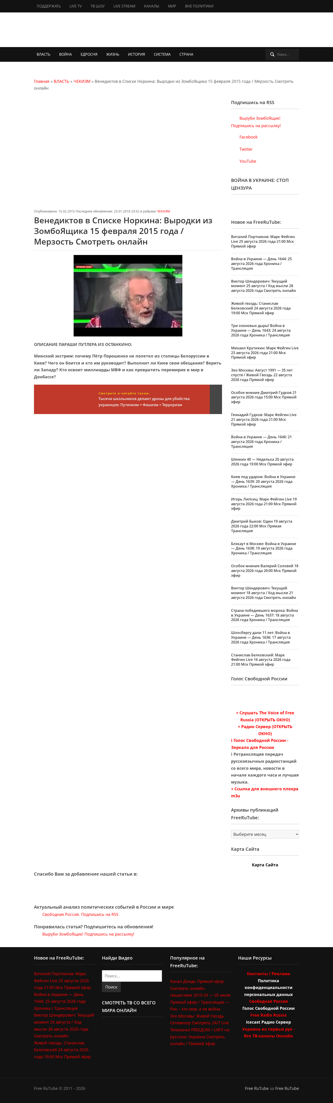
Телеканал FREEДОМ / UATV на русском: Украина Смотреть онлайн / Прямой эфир (199, 1036)
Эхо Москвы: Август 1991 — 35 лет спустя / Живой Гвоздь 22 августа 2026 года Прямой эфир (262, 375)
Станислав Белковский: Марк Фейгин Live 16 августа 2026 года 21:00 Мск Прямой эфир (260, 660)
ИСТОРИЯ (136, 54)
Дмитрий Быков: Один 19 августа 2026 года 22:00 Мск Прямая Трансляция (261, 526)
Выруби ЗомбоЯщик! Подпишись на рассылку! (87, 934)
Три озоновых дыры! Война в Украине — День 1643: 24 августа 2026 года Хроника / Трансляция (261, 330)
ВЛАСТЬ (43, 54)
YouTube (247, 161)
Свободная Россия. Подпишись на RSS (79, 914)
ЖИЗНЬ (112, 54)
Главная (41, 81)
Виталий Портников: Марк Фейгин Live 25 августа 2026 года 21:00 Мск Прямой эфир (263, 241)
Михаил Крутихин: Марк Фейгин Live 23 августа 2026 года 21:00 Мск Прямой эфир (265, 352)
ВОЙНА (65, 54)
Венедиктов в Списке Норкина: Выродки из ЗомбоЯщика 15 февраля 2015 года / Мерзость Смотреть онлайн (123, 231)
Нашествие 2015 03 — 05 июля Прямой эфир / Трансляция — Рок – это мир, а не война (200, 1002)
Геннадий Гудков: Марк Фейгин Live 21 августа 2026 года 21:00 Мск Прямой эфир (264, 419)
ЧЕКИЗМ (82, 81)
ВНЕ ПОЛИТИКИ (199, 6)
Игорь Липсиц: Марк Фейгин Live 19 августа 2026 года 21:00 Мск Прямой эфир (264, 504)
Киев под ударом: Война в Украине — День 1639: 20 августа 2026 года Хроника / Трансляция (263, 481)
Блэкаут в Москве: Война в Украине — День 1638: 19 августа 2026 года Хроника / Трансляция (263, 548)
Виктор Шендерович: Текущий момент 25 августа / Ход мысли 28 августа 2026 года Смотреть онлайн (263, 286)
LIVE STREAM (124, 6)
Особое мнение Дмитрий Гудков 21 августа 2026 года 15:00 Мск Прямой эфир (264, 397)
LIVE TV (76, 6)
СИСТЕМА (162, 54)
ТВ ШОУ (98, 6)
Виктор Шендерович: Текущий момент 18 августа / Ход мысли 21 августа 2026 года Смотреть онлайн (263, 593)
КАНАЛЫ (151, 6)
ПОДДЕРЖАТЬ (49, 6)
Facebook (248, 137)
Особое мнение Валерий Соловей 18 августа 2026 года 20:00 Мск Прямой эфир (264, 570)
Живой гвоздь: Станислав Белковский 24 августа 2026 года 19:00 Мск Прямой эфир (261, 308)
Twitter (245, 149)
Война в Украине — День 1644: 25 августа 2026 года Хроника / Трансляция (261, 263)
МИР (172, 6)
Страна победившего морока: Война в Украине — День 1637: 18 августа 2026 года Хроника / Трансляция (264, 615)
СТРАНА (186, 54)
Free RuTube (257, 1088)
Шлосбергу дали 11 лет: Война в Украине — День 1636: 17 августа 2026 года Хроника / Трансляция (261, 637)
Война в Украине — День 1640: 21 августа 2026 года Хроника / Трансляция (261, 441)
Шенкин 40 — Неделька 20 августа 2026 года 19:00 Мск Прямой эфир (262, 462)
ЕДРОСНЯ (89, 54)
